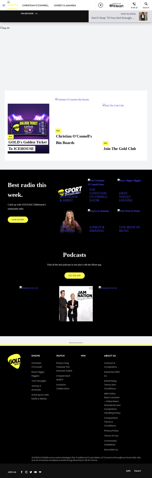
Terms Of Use (111, 435)
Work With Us (111, 449)
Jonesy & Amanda (65, 5)
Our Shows (18, 219)
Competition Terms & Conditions (111, 421)
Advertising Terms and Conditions (110, 384)
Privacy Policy (111, 430)
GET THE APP (74, 275)
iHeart (137, 470)
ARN (128, 470)
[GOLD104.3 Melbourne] (12, 5)
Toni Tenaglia (38, 380)
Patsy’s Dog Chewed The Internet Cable (64, 367)
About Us (110, 356)
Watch (60, 356)
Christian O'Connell (35, 5)
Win (83, 356)
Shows (35, 356)
